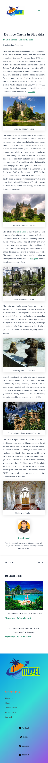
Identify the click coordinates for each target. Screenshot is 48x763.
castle (43, 58)
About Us (9, 698)
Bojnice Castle (20, 232)
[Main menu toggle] (39, 11)
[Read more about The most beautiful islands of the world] (24, 595)
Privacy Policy (11, 707)
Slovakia (31, 91)
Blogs (7, 703)
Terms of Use (10, 712)
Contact (8, 717)
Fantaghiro (34, 258)
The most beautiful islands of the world (24, 613)
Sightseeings (10, 618)
